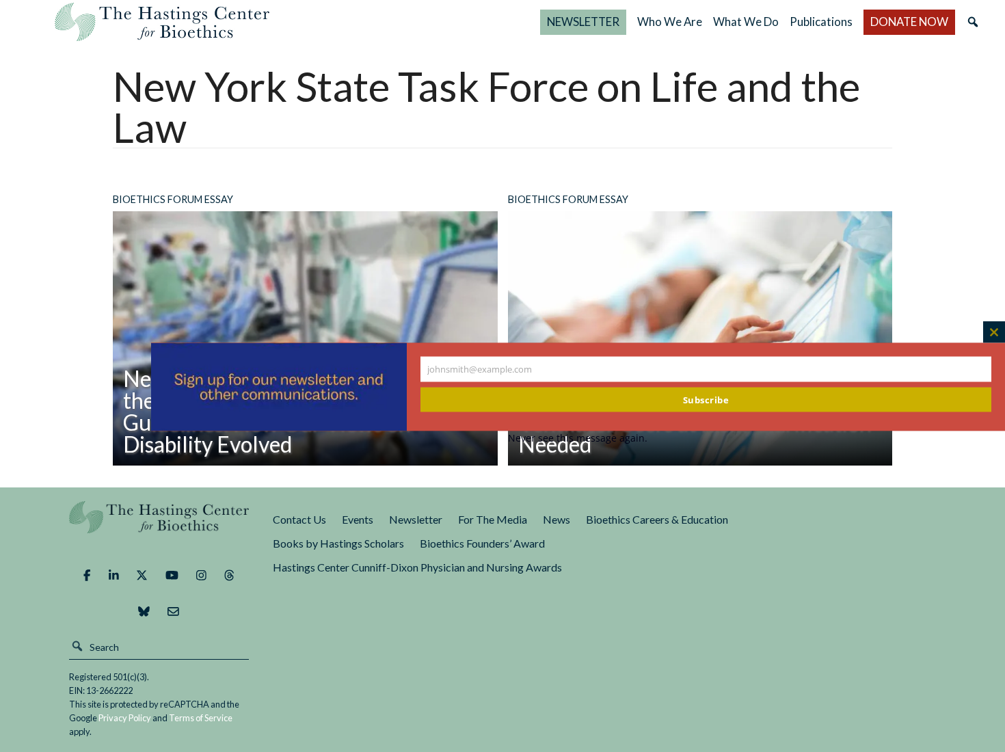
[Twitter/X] (142, 575)
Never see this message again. (577, 437)
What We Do (746, 21)
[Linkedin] (113, 575)
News (556, 519)
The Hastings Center (159, 526)
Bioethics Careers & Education (657, 519)
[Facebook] (87, 575)
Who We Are (669, 21)
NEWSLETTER (583, 21)
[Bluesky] (144, 611)
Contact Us (299, 519)
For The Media (492, 519)
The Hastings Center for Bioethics (162, 22)
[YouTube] (172, 575)
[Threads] (229, 575)
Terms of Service (200, 717)
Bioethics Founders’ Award (482, 543)
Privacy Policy (124, 717)
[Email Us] (173, 611)
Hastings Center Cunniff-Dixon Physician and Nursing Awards (417, 567)
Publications (821, 21)
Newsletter (415, 519)
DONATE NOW (909, 21)
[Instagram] (201, 575)
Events (357, 519)
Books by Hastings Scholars (338, 543)
